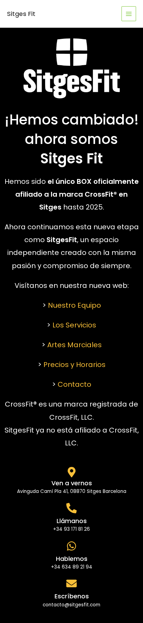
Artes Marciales (74, 345)
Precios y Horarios (74, 364)
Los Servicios (74, 325)
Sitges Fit (21, 13)
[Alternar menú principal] (128, 13)
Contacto (74, 384)
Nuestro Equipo (74, 305)
